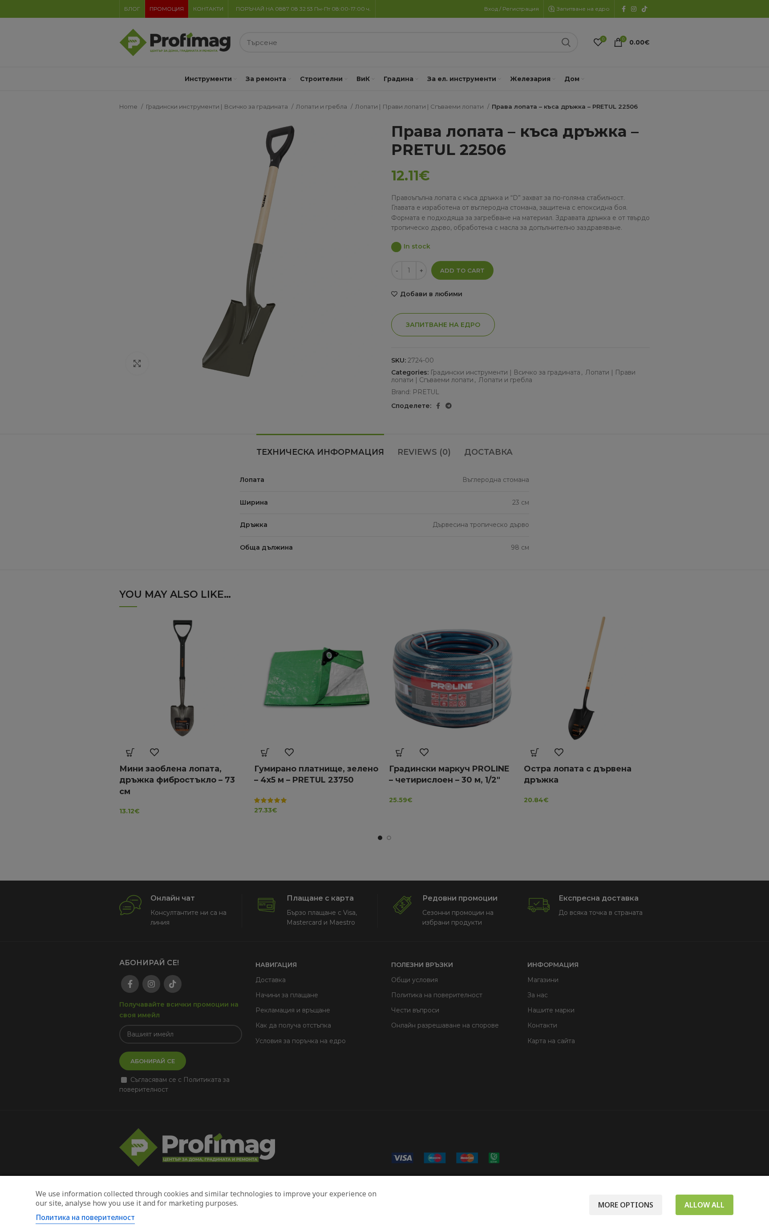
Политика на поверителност (85, 1217)
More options (625, 1205)
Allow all (704, 1205)
